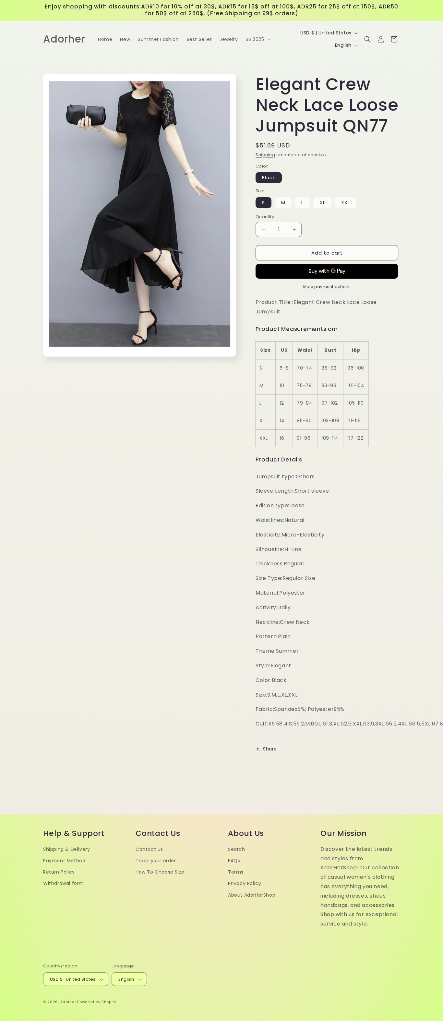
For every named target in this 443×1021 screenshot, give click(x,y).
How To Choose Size (160, 872)
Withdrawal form (63, 883)
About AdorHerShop (251, 895)
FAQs (234, 860)
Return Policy (59, 872)
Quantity (265, 217)
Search (236, 849)
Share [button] (270, 749)
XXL (345, 202)
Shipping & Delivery (66, 849)
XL (322, 202)
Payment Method (64, 860)
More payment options (327, 286)
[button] (257, 39)
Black (268, 177)
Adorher (68, 1002)
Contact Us (149, 849)
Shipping (265, 155)
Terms (236, 872)
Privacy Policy (244, 883)
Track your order (156, 860)
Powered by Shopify (96, 1002)
